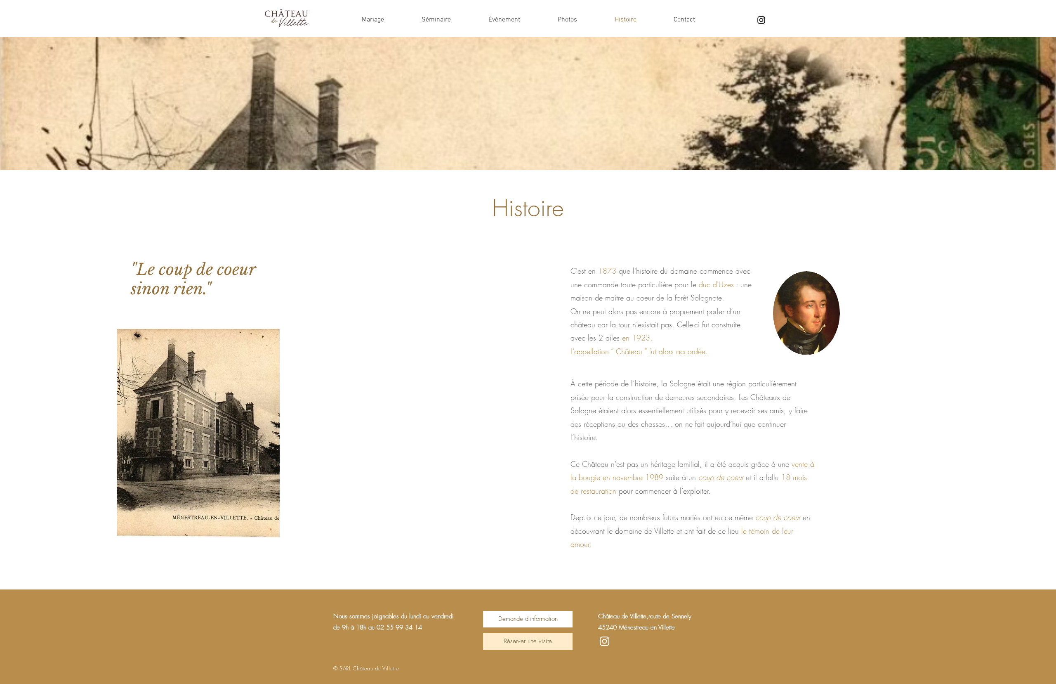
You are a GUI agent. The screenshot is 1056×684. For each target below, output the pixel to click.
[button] (528, 619)
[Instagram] (761, 20)
